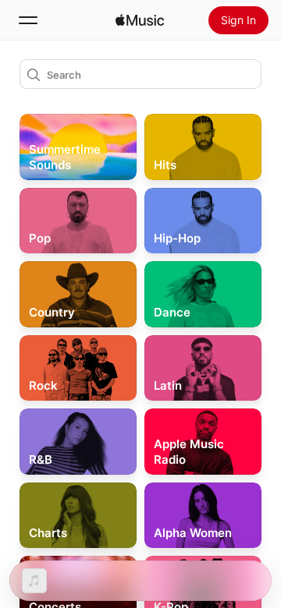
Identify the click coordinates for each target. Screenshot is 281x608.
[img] (140, 20)
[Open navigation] (28, 20)
